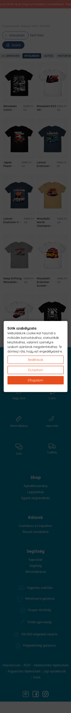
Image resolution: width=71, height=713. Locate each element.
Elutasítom (35, 370)
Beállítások (35, 360)
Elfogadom (35, 380)
